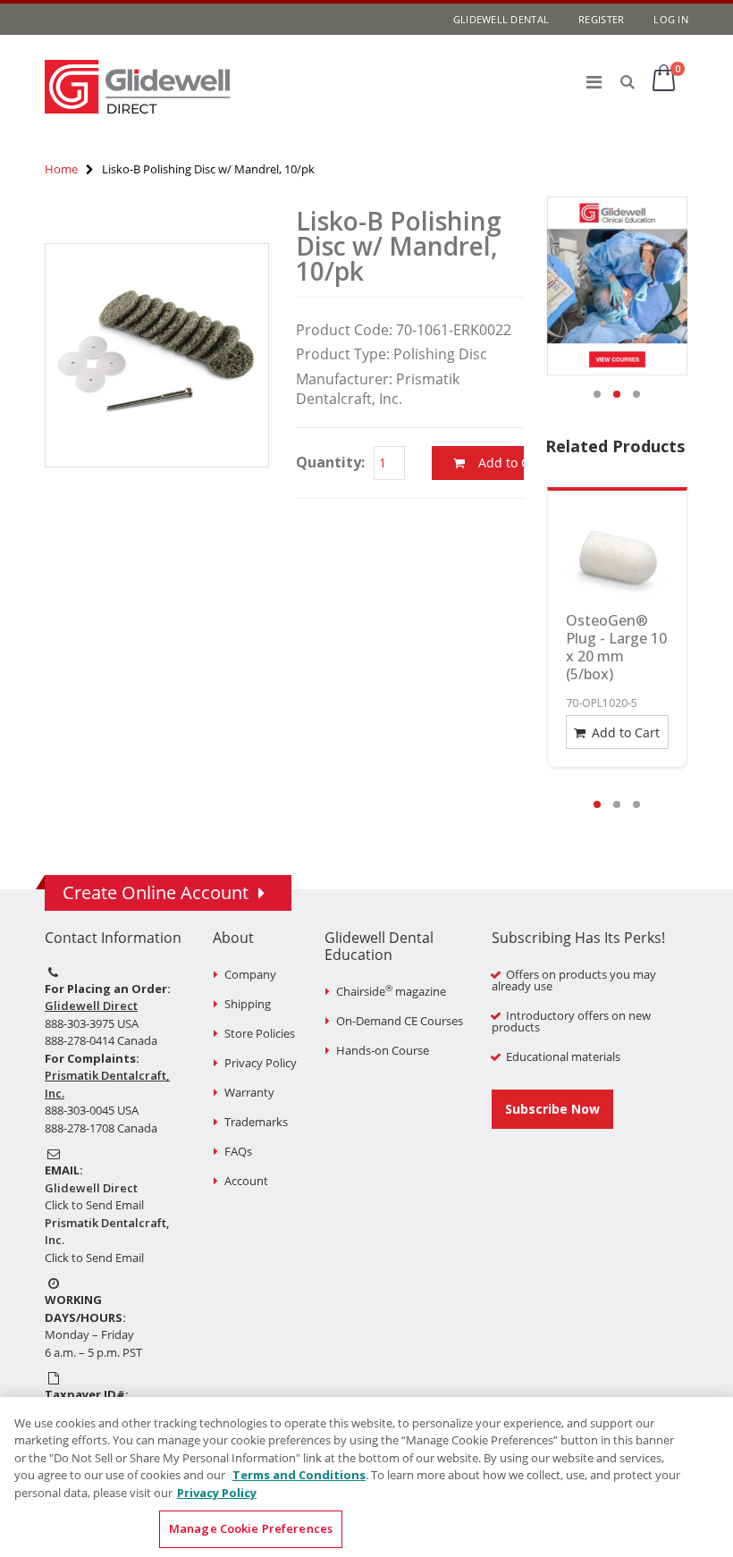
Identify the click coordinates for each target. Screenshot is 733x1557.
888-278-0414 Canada (101, 1040)
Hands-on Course (382, 1050)
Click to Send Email (94, 1205)
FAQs (238, 1151)
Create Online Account (156, 892)
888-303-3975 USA (92, 1023)
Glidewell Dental (501, 19)
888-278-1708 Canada (101, 1128)
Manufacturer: (344, 379)
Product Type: (343, 354)
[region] (366, 1477)
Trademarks (256, 1122)
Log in (670, 19)
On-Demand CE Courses (399, 1021)
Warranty (249, 1092)
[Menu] (594, 82)
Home (61, 169)
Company (250, 974)
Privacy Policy (260, 1063)
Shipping (247, 1004)
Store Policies (259, 1033)
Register (601, 19)
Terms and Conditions (299, 1475)
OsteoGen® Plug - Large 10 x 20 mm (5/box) (616, 647)
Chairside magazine (391, 991)
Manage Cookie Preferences (251, 1528)
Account (246, 1181)
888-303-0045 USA (92, 1110)
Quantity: (330, 462)
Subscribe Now (552, 1108)
